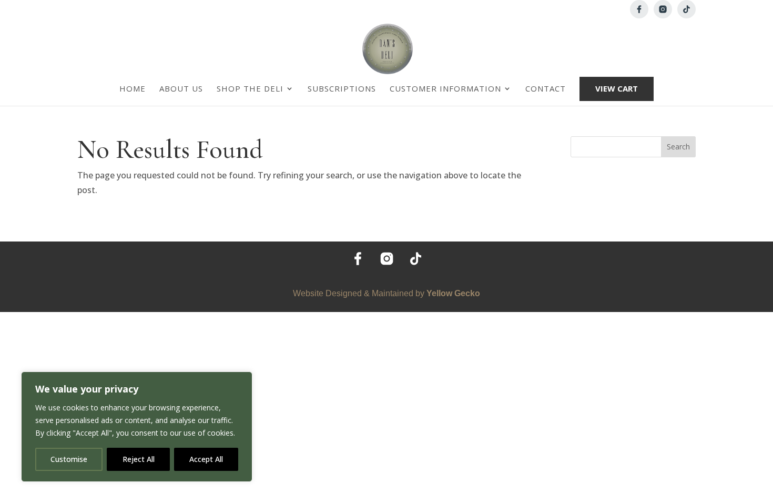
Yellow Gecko (453, 293)
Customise (68, 459)
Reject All (139, 459)
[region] (136, 426)
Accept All (206, 459)
